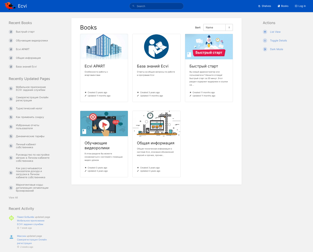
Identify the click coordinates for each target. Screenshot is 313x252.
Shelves (266, 5)
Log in (302, 5)
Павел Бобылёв (25, 217)
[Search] (134, 6)
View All (13, 197)
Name (209, 27)
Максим (21, 236)
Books (284, 5)
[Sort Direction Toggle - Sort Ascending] (229, 27)
